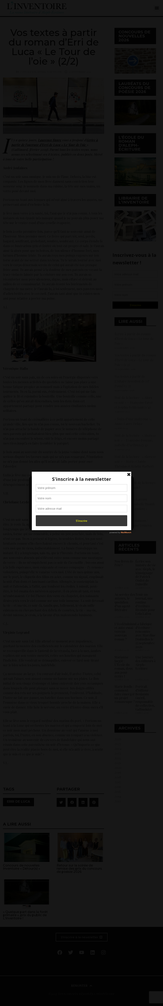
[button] (128, 482)
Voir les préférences (113, 515)
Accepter (48, 515)
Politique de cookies (79, 524)
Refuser (81, 515)
